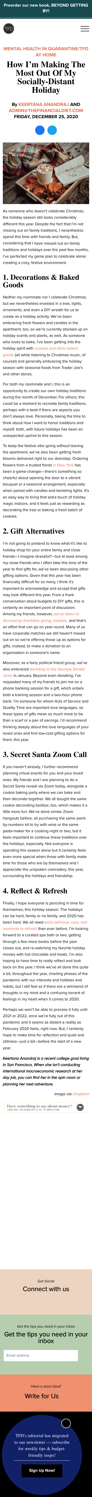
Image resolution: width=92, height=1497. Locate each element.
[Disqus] (46, 1189)
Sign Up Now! (42, 1470)
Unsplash (81, 1093)
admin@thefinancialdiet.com (46, 110)
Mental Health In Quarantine (41, 49)
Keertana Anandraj (44, 104)
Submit (84, 1355)
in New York (63, 465)
